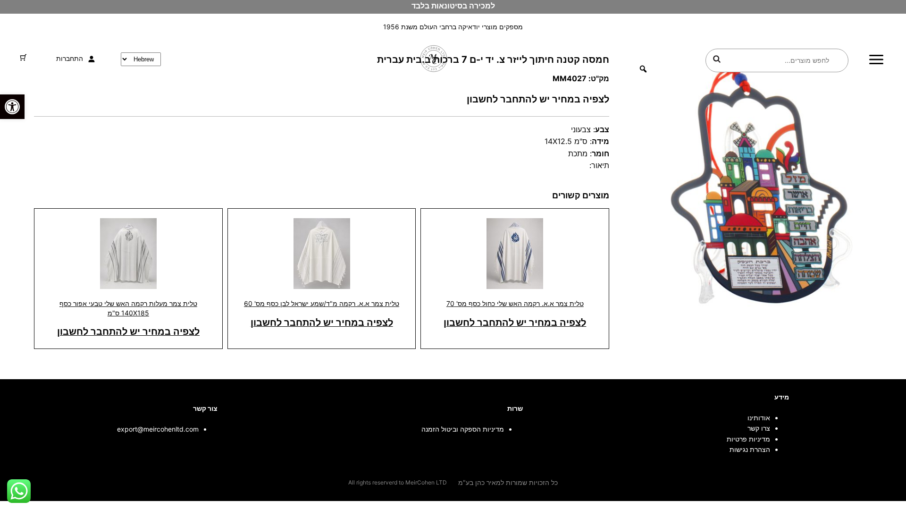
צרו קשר (758, 428)
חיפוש (716, 59)
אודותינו (758, 418)
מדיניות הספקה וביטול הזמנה (462, 429)
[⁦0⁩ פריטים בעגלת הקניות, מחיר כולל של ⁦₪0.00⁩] (23, 57)
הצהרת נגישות (750, 449)
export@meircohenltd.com (158, 429)
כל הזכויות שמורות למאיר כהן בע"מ (508, 482)
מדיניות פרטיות (748, 439)
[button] (12, 106)
